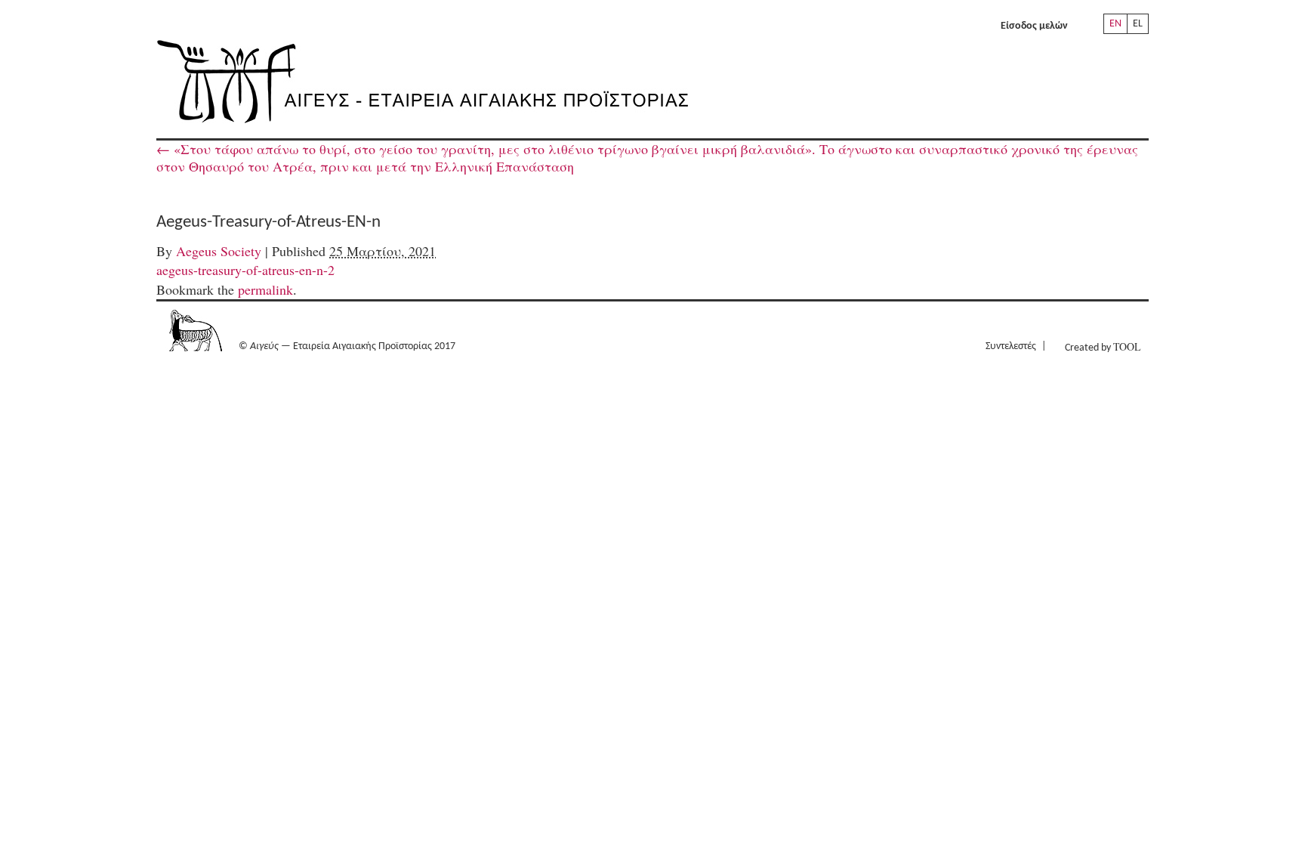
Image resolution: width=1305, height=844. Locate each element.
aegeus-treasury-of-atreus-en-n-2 (245, 270)
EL (1138, 24)
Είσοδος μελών (1034, 26)
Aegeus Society (218, 251)
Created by (1102, 346)
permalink (265, 289)
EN (1115, 24)
